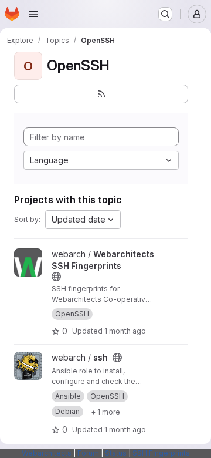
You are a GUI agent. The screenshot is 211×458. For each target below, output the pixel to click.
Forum (88, 453)
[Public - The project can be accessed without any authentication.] (56, 276)
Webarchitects (47, 453)
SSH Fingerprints (161, 453)
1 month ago (125, 330)
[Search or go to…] (165, 14)
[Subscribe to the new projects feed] (101, 94)
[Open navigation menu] (33, 14)
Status (116, 453)
